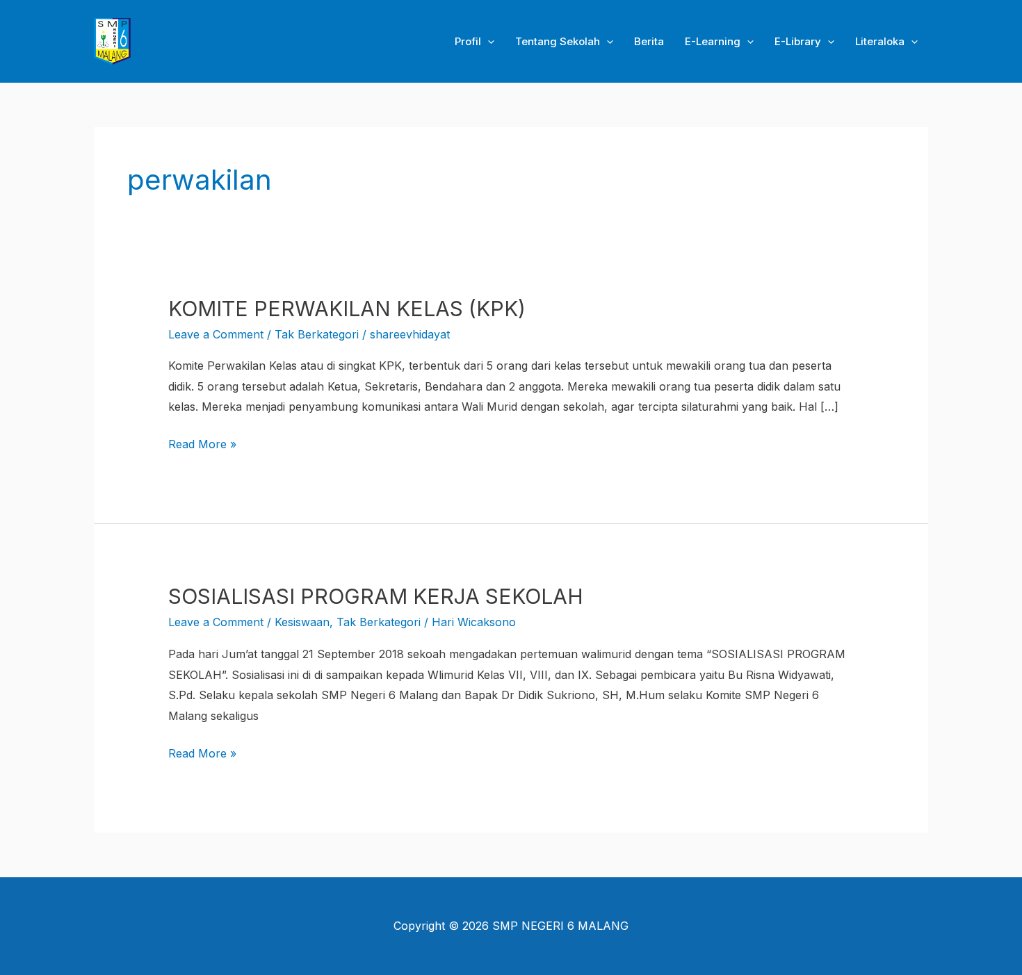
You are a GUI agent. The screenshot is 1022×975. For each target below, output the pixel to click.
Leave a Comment (215, 334)
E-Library (797, 41)
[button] (487, 41)
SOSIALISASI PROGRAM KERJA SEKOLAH (375, 596)
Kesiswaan (302, 622)
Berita (649, 41)
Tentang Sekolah (557, 41)
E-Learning (712, 41)
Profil (468, 41)
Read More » (202, 442)
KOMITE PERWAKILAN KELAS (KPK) (347, 308)
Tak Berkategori (317, 334)
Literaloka (880, 41)
